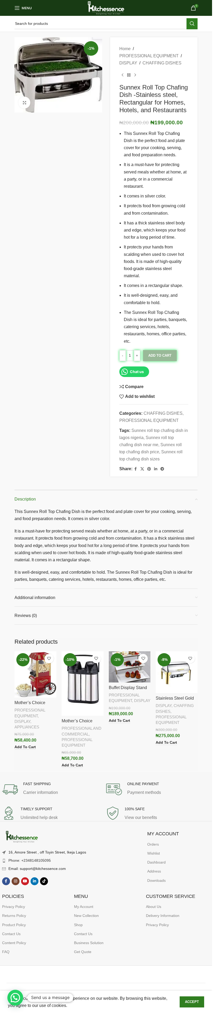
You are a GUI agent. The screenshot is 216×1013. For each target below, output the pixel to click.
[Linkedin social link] (156, 469)
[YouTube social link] (25, 881)
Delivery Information (162, 915)
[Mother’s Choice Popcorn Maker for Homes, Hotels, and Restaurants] (35, 674)
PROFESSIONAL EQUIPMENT (149, 56)
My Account (83, 906)
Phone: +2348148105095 (29, 860)
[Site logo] (106, 7)
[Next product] (135, 75)
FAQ (5, 952)
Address (154, 871)
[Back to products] (129, 75)
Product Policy (14, 925)
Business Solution (89, 943)
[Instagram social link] (15, 881)
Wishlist (153, 853)
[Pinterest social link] (149, 469)
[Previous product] (122, 75)
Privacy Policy (13, 906)
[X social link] (142, 469)
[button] (15, 998)
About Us (153, 906)
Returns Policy (14, 915)
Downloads (156, 880)
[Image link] (22, 837)
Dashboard (156, 862)
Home (125, 48)
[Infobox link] (54, 789)
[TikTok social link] (44, 881)
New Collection (86, 915)
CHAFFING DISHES (162, 63)
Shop (78, 925)
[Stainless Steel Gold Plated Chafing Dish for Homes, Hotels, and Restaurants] (177, 672)
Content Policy (14, 943)
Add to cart (159, 355)
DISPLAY (128, 63)
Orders (153, 844)
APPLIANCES (26, 727)
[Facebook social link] (135, 469)
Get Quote (82, 952)
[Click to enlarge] (24, 103)
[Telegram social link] (162, 469)
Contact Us (11, 934)
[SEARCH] (192, 23)
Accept (192, 1002)
